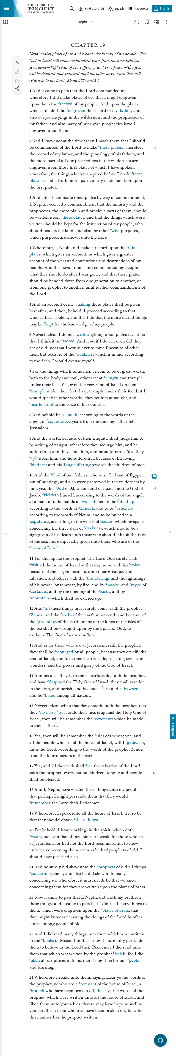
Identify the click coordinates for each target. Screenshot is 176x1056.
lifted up (126, 502)
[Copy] (17, 81)
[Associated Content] (154, 476)
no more (48, 712)
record (66, 104)
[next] (169, 532)
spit (34, 458)
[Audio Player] (160, 1040)
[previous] (6, 532)
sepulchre (39, 522)
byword (131, 689)
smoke (113, 585)
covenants (104, 719)
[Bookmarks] (146, 22)
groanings (47, 622)
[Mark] (17, 71)
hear (102, 991)
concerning (41, 873)
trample (38, 391)
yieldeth (51, 495)
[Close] (17, 62)
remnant (88, 984)
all (47, 608)
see (90, 766)
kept (49, 324)
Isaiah (119, 954)
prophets (106, 867)
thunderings (98, 578)
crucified (125, 508)
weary (36, 837)
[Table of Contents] (5, 22)
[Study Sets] (136, 22)
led (113, 475)
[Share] (17, 88)
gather (133, 743)
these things (87, 820)
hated (50, 695)
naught (111, 378)
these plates (111, 147)
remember (41, 803)
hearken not (41, 404)
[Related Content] (156, 22)
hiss (106, 689)
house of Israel (44, 548)
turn (62, 712)
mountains (41, 598)
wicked (88, 502)
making (83, 304)
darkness (93, 528)
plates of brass (115, 910)
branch (37, 991)
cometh (70, 415)
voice (135, 565)
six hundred (59, 421)
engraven (76, 110)
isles (100, 736)
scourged (64, 652)
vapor (136, 585)
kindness (39, 465)
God (56, 475)
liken (35, 960)
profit (134, 960)
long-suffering (77, 465)
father (125, 110)
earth (105, 592)
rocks (67, 615)
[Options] (166, 22)
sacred (69, 341)
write (81, 334)
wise (116, 231)
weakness (85, 354)
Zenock (87, 508)
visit (34, 565)
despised (57, 682)
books (48, 940)
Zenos (107, 522)
